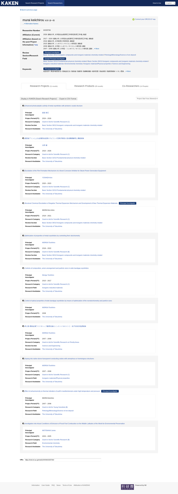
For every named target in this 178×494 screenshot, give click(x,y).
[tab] (43, 86)
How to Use (157, 3)
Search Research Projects (34, 3)
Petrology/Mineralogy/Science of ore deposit (120, 55)
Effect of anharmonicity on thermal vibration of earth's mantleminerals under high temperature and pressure (62, 391)
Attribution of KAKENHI (82, 485)
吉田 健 (44, 145)
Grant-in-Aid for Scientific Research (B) (56, 252)
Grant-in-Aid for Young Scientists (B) (55, 407)
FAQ (53, 485)
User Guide (46, 485)
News (59, 485)
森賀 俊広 (45, 113)
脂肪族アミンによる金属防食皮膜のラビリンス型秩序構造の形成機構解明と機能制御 (54, 138)
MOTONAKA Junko (49, 430)
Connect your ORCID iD (143, 19)
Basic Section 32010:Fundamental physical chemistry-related (65, 61)
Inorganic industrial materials (53, 64)
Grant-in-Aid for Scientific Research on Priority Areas (60, 342)
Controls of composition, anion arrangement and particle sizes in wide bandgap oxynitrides (56, 268)
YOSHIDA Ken (47, 178)
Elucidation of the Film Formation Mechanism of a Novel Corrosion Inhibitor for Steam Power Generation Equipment (65, 171)
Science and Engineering (121, 64)
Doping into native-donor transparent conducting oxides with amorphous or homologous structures (59, 359)
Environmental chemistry (73, 64)
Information (36, 485)
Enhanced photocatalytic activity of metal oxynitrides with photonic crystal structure (53, 106)
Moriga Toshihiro (48, 275)
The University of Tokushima (52, 129)
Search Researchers (55, 3)
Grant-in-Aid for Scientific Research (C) (56, 122)
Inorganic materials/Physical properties (97, 64)
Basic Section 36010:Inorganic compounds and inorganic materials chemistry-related (73, 55)
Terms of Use (67, 485)
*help (153, 19)
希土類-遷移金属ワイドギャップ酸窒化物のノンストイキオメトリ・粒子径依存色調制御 (55, 326)
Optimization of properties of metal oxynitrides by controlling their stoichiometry (52, 236)
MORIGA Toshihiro (48, 242)
